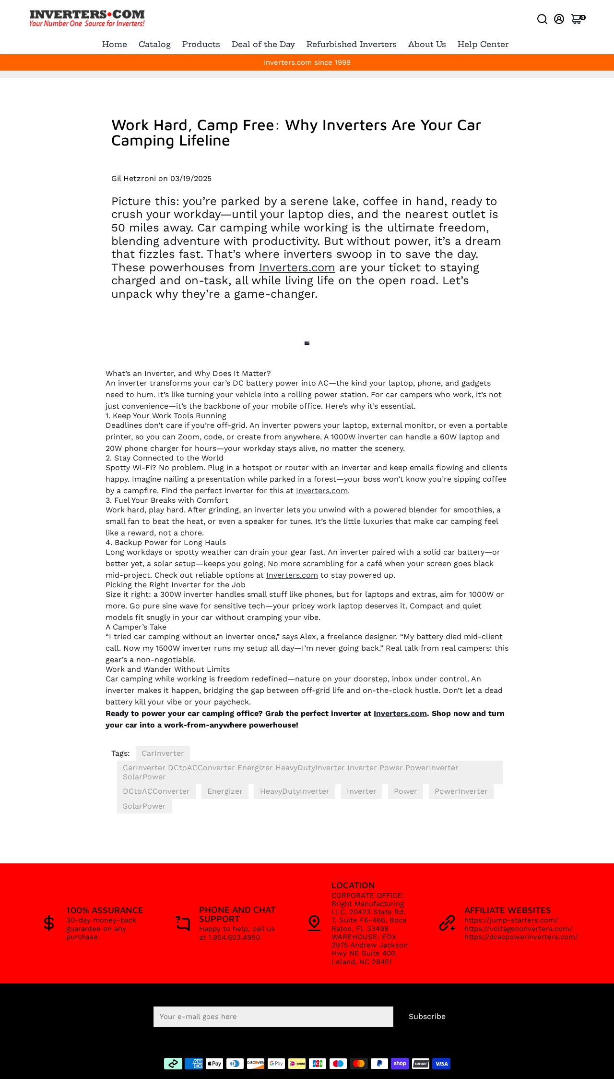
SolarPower (144, 806)
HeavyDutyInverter (295, 791)
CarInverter (163, 753)
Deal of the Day (263, 44)
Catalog (155, 44)
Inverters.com (297, 267)
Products (201, 44)
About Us (427, 44)
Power (405, 791)
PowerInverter (461, 791)
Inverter (362, 791)
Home (114, 44)
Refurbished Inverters (352, 44)
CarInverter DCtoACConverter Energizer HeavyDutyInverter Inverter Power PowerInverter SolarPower (291, 772)
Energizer (225, 791)
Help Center (483, 44)
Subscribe (427, 1016)
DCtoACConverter (156, 791)
